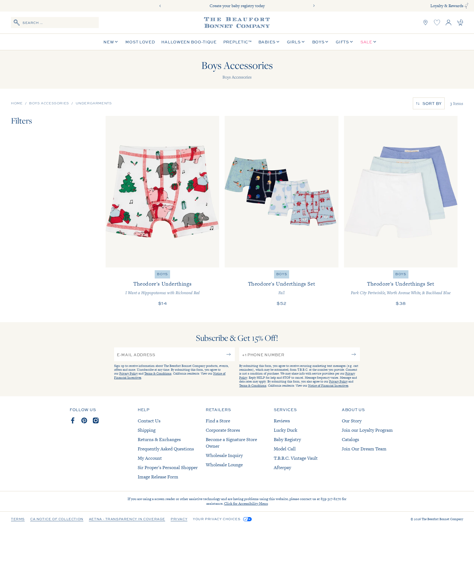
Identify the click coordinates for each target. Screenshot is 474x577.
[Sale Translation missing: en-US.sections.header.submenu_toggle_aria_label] (374, 42)
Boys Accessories (49, 103)
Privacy (179, 519)
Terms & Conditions (157, 373)
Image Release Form (158, 476)
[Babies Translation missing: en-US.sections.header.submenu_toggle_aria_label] (277, 42)
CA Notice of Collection (56, 519)
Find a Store (218, 420)
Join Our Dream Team (364, 448)
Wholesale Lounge (224, 464)
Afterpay (282, 467)
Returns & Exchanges (159, 439)
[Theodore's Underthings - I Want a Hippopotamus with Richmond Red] (162, 191)
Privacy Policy (128, 373)
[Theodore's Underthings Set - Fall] (281, 191)
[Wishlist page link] (437, 22)
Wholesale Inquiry (224, 455)
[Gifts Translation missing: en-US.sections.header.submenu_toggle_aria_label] (351, 42)
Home (16, 103)
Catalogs (350, 439)
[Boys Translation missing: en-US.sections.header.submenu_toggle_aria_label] (326, 42)
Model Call (285, 448)
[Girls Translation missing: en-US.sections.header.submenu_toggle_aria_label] (303, 42)
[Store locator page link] (425, 22)
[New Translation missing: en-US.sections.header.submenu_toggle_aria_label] (116, 42)
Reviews (282, 420)
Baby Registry (287, 439)
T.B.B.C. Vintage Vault (296, 458)
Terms (18, 519)
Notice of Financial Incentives (328, 385)
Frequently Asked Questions (166, 448)
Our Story (352, 420)
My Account (150, 458)
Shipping (147, 430)
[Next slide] (314, 6)
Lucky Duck (285, 430)
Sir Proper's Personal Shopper (168, 467)
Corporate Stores (223, 430)
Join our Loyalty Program (367, 430)
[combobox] (55, 22)
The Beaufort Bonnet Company (442, 519)
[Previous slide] (160, 6)
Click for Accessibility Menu (246, 503)
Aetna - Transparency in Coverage (127, 519)
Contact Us (149, 420)
